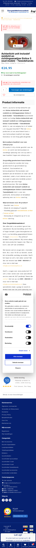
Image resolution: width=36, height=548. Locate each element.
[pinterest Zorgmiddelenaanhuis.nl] (10, 500)
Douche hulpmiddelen (8, 444)
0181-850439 (8, 1)
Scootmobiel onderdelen (9, 473)
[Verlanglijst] (34, 11)
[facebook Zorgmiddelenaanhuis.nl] (3, 500)
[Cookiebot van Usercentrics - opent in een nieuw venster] (24, 236)
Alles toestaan (18, 298)
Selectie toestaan (17, 304)
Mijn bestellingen (7, 434)
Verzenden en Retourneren (10, 409)
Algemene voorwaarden (9, 406)
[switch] (28, 273)
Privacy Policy (6, 414)
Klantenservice (6, 423)
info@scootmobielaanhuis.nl (24, 1)
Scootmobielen (6, 456)
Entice (7, 63)
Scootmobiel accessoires (9, 470)
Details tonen (23, 292)
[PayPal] (32, 527)
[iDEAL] (26, 527)
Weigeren (18, 310)
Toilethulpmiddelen (8, 450)
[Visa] (32, 530)
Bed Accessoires (7, 441)
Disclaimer (5, 412)
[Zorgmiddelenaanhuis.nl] (18, 11)
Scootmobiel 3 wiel (8, 461)
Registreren (5, 431)
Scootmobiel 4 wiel (8, 464)
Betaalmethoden (7, 417)
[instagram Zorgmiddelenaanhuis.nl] (6, 500)
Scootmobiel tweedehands (10, 467)
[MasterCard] (26, 530)
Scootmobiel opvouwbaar (10, 458)
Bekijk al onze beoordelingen (13, 394)
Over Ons (5, 420)
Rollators (4, 453)
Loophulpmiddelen (7, 447)
